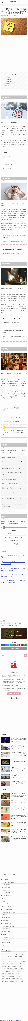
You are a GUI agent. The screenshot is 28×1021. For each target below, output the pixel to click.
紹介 (3, 981)
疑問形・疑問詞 (15, 978)
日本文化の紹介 (6, 892)
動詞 (20, 963)
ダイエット (4, 959)
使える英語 (5, 879)
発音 (21, 978)
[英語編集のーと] (14, 2)
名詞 (9, 966)
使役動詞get (7, 83)
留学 (3, 978)
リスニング (17, 961)
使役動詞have (8, 79)
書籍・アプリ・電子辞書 (8, 926)
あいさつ (18, 954)
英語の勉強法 (6, 920)
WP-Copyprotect (16, 1020)
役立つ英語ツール (7, 923)
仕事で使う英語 (6, 884)
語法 (4, 15)
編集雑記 (5, 934)
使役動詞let (7, 77)
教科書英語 (9, 625)
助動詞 (11, 963)
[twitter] (11, 698)
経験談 (6, 981)
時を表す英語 (12, 976)
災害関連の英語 (6, 887)
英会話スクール (6, 931)
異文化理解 (7, 978)
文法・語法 (14, 625)
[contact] (17, 698)
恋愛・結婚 (21, 968)
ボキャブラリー (6, 903)
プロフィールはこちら (14, 693)
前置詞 (3, 963)
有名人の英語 (19, 976)
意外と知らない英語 (6, 971)
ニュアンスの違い (6, 623)
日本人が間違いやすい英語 (13, 973)
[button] (2, 2)
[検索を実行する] (25, 655)
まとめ (6, 87)
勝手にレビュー (6, 942)
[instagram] (14, 698)
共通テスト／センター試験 (9, 912)
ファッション (10, 961)
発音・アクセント (7, 906)
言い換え (17, 981)
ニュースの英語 (21, 959)
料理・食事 (4, 973)
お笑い (22, 954)
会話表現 (23, 961)
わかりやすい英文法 (7, 895)
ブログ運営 (5, 937)
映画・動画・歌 (6, 928)
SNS (3, 954)
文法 (4, 898)
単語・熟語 (14, 623)
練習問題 (7, 85)
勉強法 (16, 963)
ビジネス (3, 961)
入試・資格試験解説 (7, 909)
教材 (13, 971)
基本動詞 (19, 623)
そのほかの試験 (6, 917)
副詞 (7, 963)
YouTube (12, 954)
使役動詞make (8, 81)
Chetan (10, 1020)
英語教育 (12, 981)
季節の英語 (9, 968)
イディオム (9, 956)
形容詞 (15, 968)
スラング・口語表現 (18, 956)
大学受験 (3, 625)
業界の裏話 (5, 939)
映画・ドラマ (4, 976)
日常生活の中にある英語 (8, 882)
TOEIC (4, 914)
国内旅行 (14, 966)
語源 (22, 981)
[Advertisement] (14, 54)
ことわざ (5, 890)
